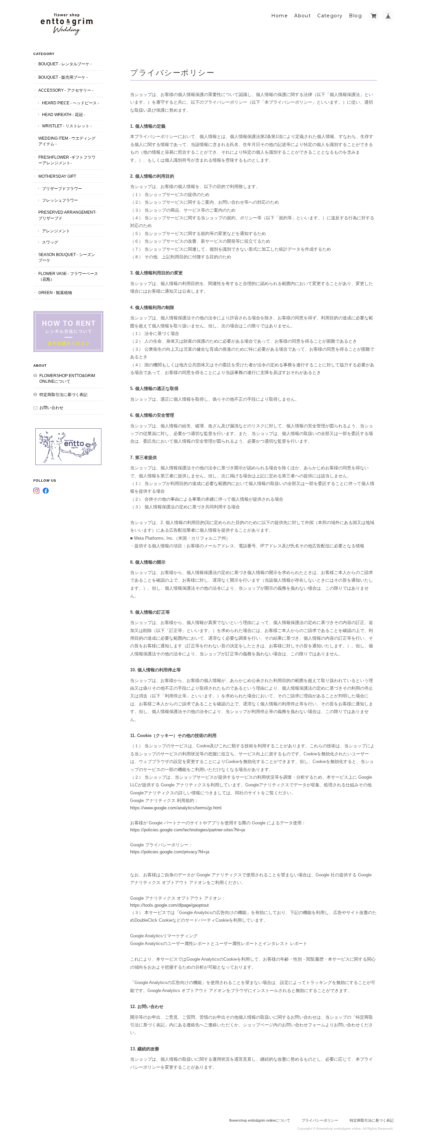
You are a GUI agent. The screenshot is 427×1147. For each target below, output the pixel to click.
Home (279, 16)
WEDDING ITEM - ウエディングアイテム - (66, 141)
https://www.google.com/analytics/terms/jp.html (176, 807)
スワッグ (50, 242)
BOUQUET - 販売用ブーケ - (63, 77)
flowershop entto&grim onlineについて (67, 378)
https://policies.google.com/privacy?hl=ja (169, 851)
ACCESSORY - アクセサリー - (65, 90)
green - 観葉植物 (55, 292)
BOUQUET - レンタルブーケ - (65, 64)
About (302, 16)
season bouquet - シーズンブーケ (66, 257)
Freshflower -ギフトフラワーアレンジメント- (66, 160)
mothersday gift (57, 176)
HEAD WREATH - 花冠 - (63, 114)
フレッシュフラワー (60, 200)
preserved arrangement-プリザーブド (67, 215)
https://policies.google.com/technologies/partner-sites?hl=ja (187, 829)
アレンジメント (56, 231)
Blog (355, 16)
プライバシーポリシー (320, 1120)
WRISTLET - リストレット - (67, 126)
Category (330, 16)
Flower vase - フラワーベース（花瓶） (68, 276)
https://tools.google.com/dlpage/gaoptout (169, 905)
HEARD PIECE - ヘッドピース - (70, 103)
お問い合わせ (51, 407)
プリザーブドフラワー (62, 188)
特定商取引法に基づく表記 (63, 394)
